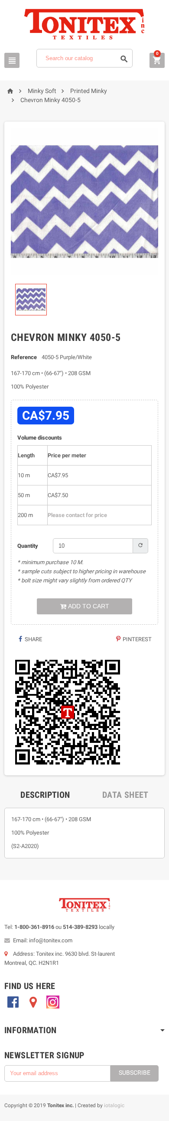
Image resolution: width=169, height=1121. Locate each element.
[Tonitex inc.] (84, 24)
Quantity (27, 546)
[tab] (45, 794)
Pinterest (136, 639)
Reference (24, 357)
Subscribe (134, 1072)
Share (32, 639)
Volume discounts (39, 437)
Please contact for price (77, 515)
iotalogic (114, 1105)
